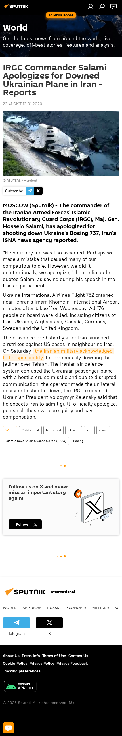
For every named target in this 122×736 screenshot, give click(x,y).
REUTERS (14, 180)
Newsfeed (53, 430)
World (10, 430)
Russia (54, 607)
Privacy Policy (42, 663)
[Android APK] (20, 687)
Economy (76, 607)
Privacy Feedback (72, 663)
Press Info (31, 655)
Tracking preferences (22, 671)
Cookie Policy (15, 663)
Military (100, 607)
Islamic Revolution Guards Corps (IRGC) (35, 441)
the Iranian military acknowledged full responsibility (58, 354)
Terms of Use (54, 655)
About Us (11, 655)
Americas (31, 607)
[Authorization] (90, 6)
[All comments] (8, 727)
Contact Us (78, 655)
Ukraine (73, 430)
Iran (89, 430)
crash (103, 430)
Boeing (78, 441)
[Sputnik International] (17, 8)
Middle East (30, 430)
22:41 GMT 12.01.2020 (22, 103)
